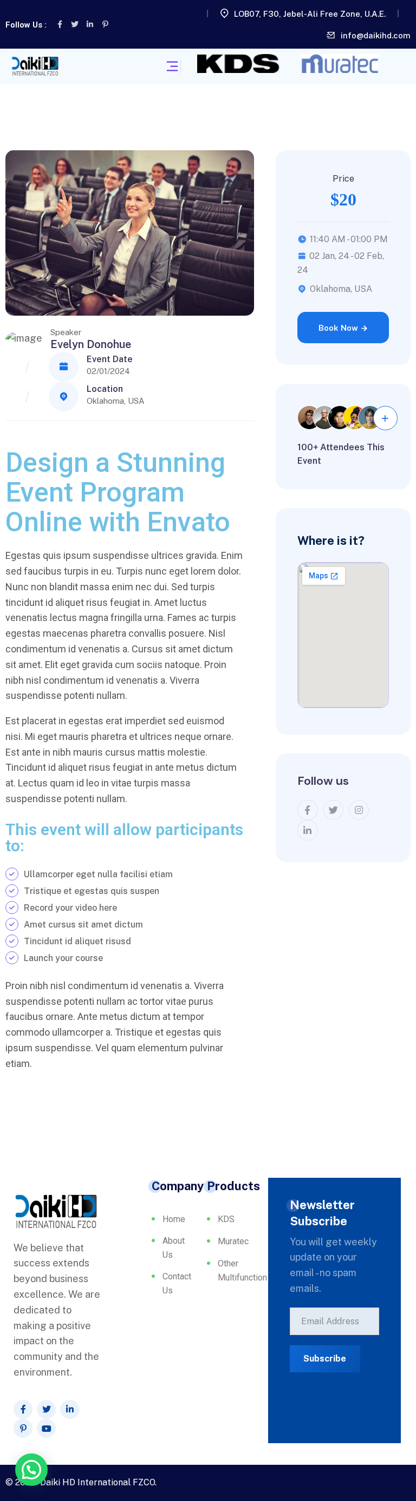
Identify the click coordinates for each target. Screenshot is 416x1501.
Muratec (233, 1241)
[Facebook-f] (59, 24)
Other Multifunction (240, 1270)
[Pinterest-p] (105, 24)
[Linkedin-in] (90, 24)
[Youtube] (46, 1428)
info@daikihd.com (376, 35)
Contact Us (168, 1283)
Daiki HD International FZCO (97, 1482)
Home (168, 1219)
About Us (168, 1248)
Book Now (339, 327)
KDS (226, 1219)
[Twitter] (74, 24)
